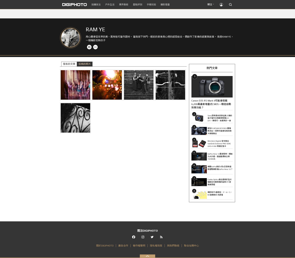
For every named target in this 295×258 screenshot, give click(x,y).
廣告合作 (123, 245)
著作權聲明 (139, 245)
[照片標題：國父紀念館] (75, 85)
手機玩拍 (151, 4)
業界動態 (123, 4)
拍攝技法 (96, 4)
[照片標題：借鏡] (170, 85)
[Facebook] (89, 47)
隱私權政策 (156, 245)
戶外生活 (109, 4)
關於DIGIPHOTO (105, 245)
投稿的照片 (85, 64)
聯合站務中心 (191, 245)
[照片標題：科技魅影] (138, 85)
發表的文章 (69, 64)
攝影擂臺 (165, 4)
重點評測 (137, 4)
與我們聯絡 (173, 245)
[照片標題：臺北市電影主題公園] (107, 85)
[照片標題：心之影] (75, 118)
